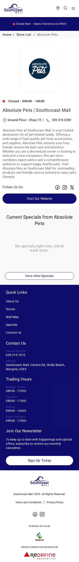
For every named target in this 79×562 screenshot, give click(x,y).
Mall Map (12, 317)
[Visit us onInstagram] (64, 187)
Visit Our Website (39, 199)
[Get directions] (58, 8)
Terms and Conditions (28, 502)
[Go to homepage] (13, 8)
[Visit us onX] (72, 187)
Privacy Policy (55, 502)
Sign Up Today (39, 460)
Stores (10, 309)
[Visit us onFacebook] (57, 187)
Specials (11, 324)
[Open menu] (73, 8)
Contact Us (13, 332)
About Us (12, 301)
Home (7, 35)
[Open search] (65, 8)
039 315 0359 (57, 120)
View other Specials (39, 276)
